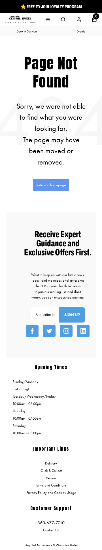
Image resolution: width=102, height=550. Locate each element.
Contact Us (51, 530)
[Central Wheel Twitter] (49, 331)
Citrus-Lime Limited (67, 545)
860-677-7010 (51, 522)
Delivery (51, 463)
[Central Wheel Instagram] (66, 331)
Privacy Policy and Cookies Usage (51, 492)
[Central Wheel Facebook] (32, 331)
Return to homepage (51, 185)
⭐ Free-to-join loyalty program (51, 6)
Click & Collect (51, 470)
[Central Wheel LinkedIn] (83, 331)
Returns (51, 478)
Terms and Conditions (51, 485)
